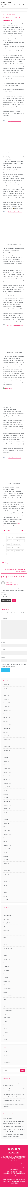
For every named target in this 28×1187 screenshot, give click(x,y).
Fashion (9, 540)
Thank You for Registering (19, 1173)
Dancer (5, 944)
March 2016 (6, 765)
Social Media (7, 1017)
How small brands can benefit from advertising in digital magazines (13, 1168)
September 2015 (7, 783)
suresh (5, 1118)
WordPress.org (7, 1062)
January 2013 (7, 874)
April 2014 (6, 823)
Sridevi (9, 554)
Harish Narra (9, 582)
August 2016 (7, 750)
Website (3, 657)
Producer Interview (8, 1010)
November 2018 (7, 728)
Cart (8, 1158)
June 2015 (6, 794)
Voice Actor (6, 1035)
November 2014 (7, 801)
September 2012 (7, 878)
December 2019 (7, 710)
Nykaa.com (10, 550)
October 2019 (7, 717)
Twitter (18, 523)
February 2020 (7, 703)
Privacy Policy (6, 1173)
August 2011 (7, 892)
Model (18, 547)
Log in (5, 1051)
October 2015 (7, 779)
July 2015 (6, 790)
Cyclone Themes (14, 1183)
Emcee (5, 952)
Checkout (13, 1158)
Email (3, 649)
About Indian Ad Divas (13, 1152)
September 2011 (7, 889)
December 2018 (7, 724)
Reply (14, 600)
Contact (20, 1158)
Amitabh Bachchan (20, 537)
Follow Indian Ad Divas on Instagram (14, 1163)
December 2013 (7, 834)
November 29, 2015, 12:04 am (12, 584)
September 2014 (7, 805)
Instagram (11, 525)
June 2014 (6, 816)
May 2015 (6, 797)
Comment (4, 618)
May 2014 (6, 819)
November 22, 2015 (9, 14)
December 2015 (7, 772)
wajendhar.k (8, 530)
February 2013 (7, 870)
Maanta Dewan (16, 544)
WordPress (15, 1181)
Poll (4, 1006)
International (6, 974)
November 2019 (7, 714)
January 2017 (7, 743)
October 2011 (7, 885)
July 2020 (6, 688)
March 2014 (6, 827)
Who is (10, 1118)
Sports (5, 1021)
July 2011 (6, 896)
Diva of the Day (14, 1160)
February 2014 (7, 830)
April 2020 (6, 695)
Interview (6, 977)
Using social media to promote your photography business (11, 1084)
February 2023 (7, 684)
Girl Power (6, 970)
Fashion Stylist (7, 959)
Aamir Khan (10, 537)
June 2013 (6, 856)
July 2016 (6, 754)
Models (5, 992)
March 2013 (6, 867)
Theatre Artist (7, 1025)
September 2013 (7, 845)
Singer (5, 1014)
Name (3, 642)
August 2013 (7, 848)
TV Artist (6, 1032)
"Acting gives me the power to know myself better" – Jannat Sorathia (13, 564)
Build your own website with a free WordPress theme (13, 1156)
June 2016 (6, 757)
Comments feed (7, 1058)
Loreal (8, 544)
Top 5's (5, 1028)
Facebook (5, 525)
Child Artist (6, 941)
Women (5, 1039)
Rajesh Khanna (19, 550)
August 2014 (7, 808)
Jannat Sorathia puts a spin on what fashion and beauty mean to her (15, 570)
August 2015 (7, 786)
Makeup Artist (7, 981)
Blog (5, 926)
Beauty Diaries (7, 922)
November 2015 (7, 775)
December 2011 (7, 881)
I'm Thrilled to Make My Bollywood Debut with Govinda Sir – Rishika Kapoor (13, 1095)
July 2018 (6, 732)
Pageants (6, 1003)
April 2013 (6, 863)
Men (5, 984)
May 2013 (6, 859)
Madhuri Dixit (10, 547)
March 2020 (6, 699)
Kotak (22, 540)
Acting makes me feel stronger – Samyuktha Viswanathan (13, 1105)
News (5, 999)
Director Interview (8, 948)
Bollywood (6, 930)
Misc (8, 1171)
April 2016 (6, 761)
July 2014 (6, 812)
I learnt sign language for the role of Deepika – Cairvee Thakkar (14, 1090)
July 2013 (6, 852)
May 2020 (6, 692)
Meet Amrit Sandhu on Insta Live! (12, 1100)
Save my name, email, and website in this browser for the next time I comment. (14, 665)
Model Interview (7, 988)
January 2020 (7, 706)
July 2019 (6, 721)
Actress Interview (8, 915)
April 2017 (6, 735)
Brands (5, 933)
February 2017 (7, 739)
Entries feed (6, 1055)
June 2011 (6, 899)
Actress (5, 912)
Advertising (6, 919)
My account (14, 1171)
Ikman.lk (16, 540)
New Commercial (8, 995)
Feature (5, 963)
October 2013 (7, 841)
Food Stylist (6, 966)
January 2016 (7, 768)
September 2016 (7, 746)
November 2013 (7, 838)
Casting (5, 937)
